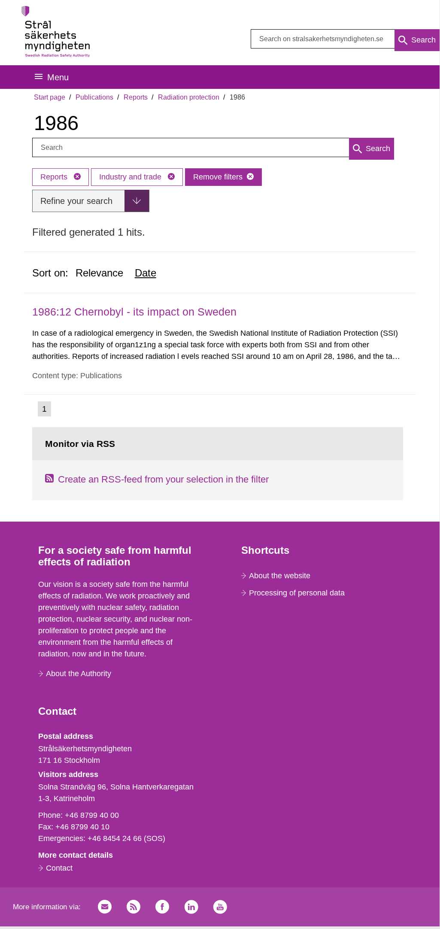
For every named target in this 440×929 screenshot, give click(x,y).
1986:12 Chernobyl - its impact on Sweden (134, 312)
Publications (94, 97)
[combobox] (345, 39)
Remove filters (218, 177)
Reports (136, 97)
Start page (49, 97)
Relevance (99, 273)
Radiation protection (188, 97)
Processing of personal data (297, 593)
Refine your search (76, 201)
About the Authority (78, 673)
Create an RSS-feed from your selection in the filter (163, 479)
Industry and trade (131, 177)
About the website (279, 575)
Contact (59, 868)
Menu (58, 77)
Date (145, 273)
